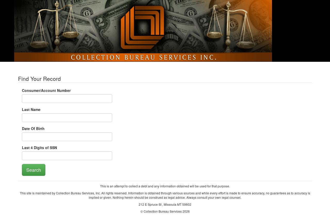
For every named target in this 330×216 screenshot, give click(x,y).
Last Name (31, 109)
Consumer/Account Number (46, 90)
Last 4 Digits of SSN (39, 147)
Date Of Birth (33, 128)
